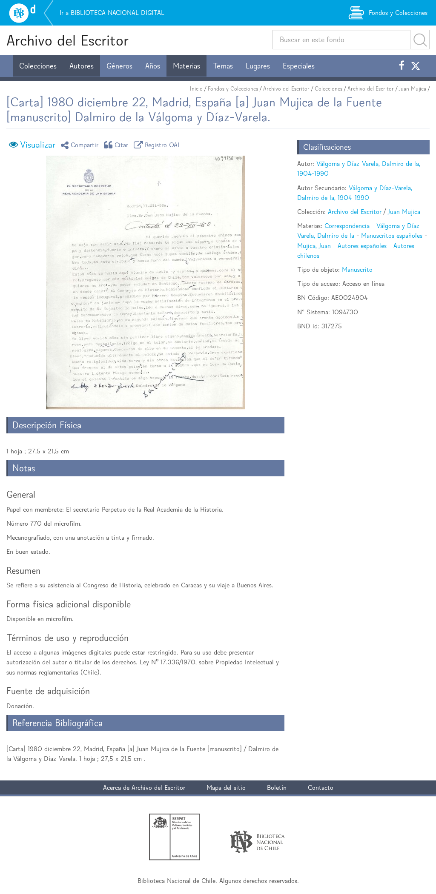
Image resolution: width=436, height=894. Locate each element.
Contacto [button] (320, 787)
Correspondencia (347, 226)
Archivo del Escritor (67, 40)
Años (152, 66)
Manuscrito (357, 269)
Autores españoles (362, 246)
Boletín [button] (277, 787)
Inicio (196, 88)
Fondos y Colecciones (233, 88)
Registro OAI (162, 144)
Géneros (119, 66)
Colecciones (38, 66)
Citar (121, 144)
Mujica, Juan (314, 246)
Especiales (299, 66)
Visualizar (37, 144)
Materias (186, 66)
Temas (223, 66)
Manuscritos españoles (391, 235)
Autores (81, 66)
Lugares (258, 66)
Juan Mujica (412, 88)
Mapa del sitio (226, 787)
